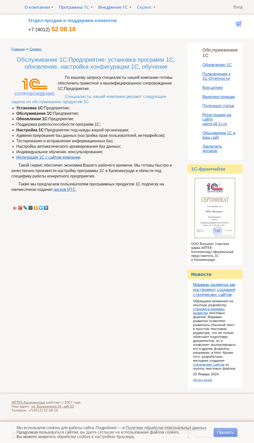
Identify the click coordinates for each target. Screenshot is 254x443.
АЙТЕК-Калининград (28, 402)
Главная (18, 49)
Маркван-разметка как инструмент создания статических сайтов (214, 289)
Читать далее (202, 380)
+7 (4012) (52, 29)
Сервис (36, 49)
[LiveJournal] (25, 206)
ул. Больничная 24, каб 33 (52, 406)
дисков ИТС (65, 189)
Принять (225, 432)
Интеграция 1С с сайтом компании (48, 157)
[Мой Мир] (30, 206)
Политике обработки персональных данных (166, 428)
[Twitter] (41, 206)
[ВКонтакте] (46, 206)
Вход (238, 7)
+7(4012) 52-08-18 (43, 410)
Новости (201, 274)
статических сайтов (208, 364)
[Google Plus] (20, 206)
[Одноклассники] (35, 206)
